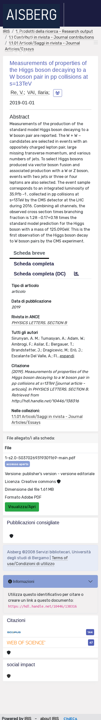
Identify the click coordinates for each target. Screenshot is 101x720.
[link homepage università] (20, 42)
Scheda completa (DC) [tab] (40, 273)
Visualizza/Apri (22, 506)
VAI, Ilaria (37, 92)
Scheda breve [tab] (29, 253)
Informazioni (23, 581)
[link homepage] (33, 16)
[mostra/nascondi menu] (96, 42)
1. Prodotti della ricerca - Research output (54, 31)
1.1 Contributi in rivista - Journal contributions (51, 37)
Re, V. (17, 92)
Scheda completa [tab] (34, 263)
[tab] (76, 274)
